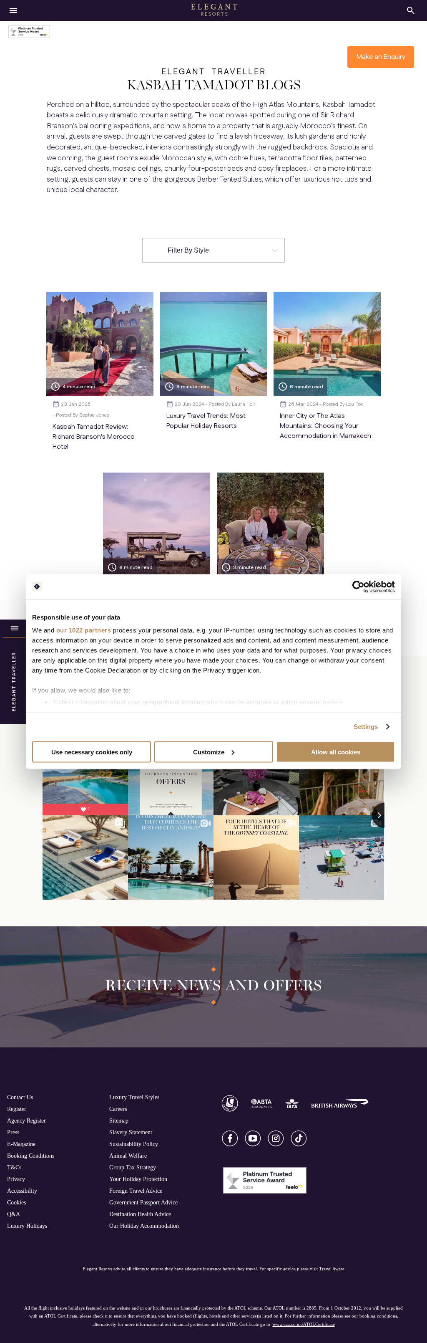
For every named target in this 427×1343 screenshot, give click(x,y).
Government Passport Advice (143, 1202)
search (411, 10)
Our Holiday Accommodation (144, 1225)
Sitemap (118, 1120)
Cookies (16, 1202)
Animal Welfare (128, 1155)
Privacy (16, 1179)
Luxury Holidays (27, 1225)
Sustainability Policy (133, 1144)
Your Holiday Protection (138, 1179)
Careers (118, 1108)
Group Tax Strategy (132, 1167)
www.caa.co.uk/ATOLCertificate (304, 1324)
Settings (366, 726)
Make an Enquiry (381, 57)
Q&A (13, 1214)
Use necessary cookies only (91, 751)
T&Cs (14, 1167)
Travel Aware (331, 1268)
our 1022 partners (83, 630)
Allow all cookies (335, 751)
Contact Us (20, 1097)
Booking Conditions (30, 1155)
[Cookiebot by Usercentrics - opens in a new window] (358, 586)
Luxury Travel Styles (134, 1097)
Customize (208, 751)
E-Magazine (21, 1144)
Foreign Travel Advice (135, 1190)
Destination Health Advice (140, 1214)
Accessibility (22, 1190)
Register (16, 1108)
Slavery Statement (130, 1132)
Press (13, 1132)
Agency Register (26, 1120)
